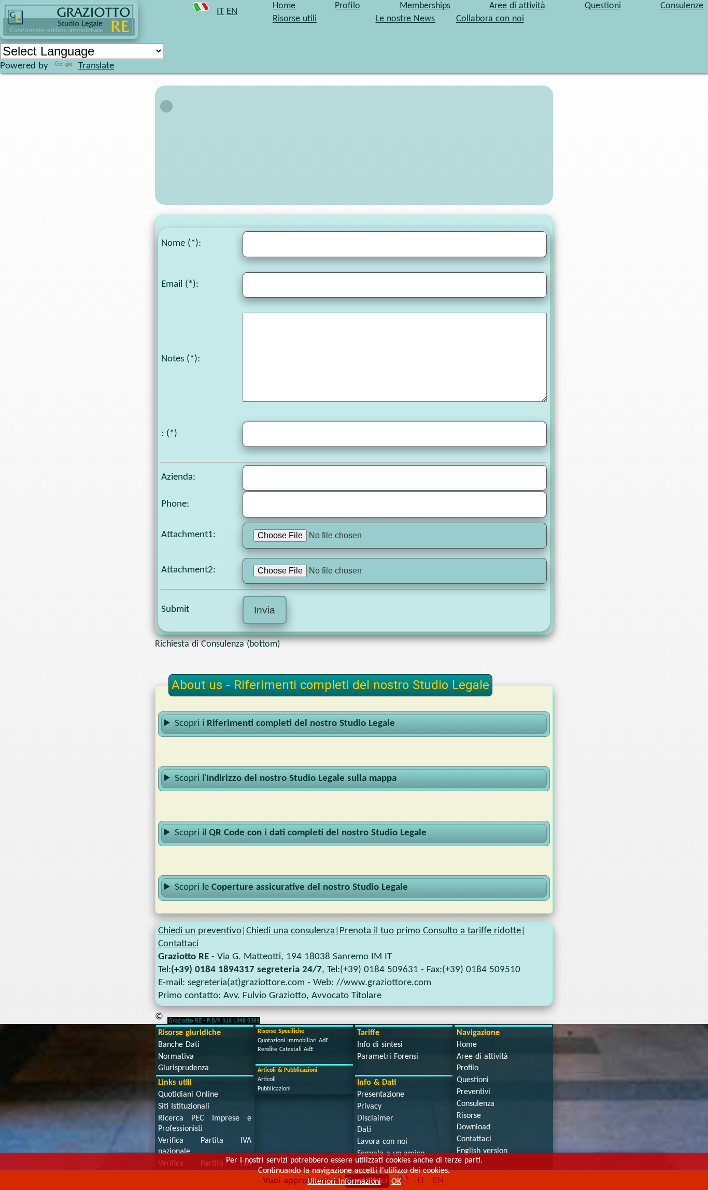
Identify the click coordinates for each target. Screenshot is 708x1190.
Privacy (369, 1106)
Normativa (176, 1057)
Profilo (467, 1068)
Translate (96, 66)
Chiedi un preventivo (200, 931)
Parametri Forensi (387, 1057)
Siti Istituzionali (183, 1106)
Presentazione (380, 1094)
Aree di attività (482, 1057)
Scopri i (285, 724)
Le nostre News (405, 19)
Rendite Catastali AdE (286, 1049)
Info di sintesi (380, 1045)
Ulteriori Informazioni (344, 1182)
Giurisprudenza (183, 1068)
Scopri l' (286, 778)
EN (231, 12)
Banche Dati (179, 1045)
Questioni (473, 1080)
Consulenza (475, 1104)
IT (220, 12)
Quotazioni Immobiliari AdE (293, 1041)
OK (396, 1182)
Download (473, 1127)
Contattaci (178, 944)
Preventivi (473, 1092)
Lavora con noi (382, 1142)
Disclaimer (375, 1118)
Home (467, 1045)
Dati (364, 1130)
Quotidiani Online (188, 1094)
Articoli (267, 1079)
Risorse (469, 1116)
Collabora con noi (490, 19)
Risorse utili (295, 19)
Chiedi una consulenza (290, 931)
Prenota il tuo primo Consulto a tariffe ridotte (430, 931)
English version (482, 1151)
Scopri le (291, 887)
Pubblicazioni (274, 1089)
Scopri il (301, 833)
